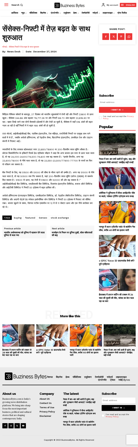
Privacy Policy (112, 417)
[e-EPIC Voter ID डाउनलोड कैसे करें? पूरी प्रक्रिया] (117, 246)
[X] (113, 36)
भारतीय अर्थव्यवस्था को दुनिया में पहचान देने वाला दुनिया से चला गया (24, 234)
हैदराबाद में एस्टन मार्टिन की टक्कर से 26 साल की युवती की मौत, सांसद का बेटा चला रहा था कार (116, 298)
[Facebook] (105, 36)
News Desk (13, 51)
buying (18, 218)
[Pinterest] (121, 36)
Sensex (43, 218)
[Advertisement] (117, 66)
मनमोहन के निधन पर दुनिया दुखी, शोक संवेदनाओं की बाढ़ (72, 234)
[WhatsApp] (129, 36)
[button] (17, 5)
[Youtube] (23, 425)
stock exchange (60, 218)
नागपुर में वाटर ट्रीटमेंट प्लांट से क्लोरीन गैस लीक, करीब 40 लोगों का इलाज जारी (117, 228)
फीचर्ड (4, 46)
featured (30, 218)
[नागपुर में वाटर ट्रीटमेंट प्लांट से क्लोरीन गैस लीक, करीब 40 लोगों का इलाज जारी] (117, 212)
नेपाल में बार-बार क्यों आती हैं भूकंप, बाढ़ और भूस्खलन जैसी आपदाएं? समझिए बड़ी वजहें (117, 160)
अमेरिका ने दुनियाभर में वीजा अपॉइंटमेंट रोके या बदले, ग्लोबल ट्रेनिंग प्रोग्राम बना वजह (117, 194)
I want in (116, 110)
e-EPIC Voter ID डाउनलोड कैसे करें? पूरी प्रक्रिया (50, 351)
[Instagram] (11, 425)
